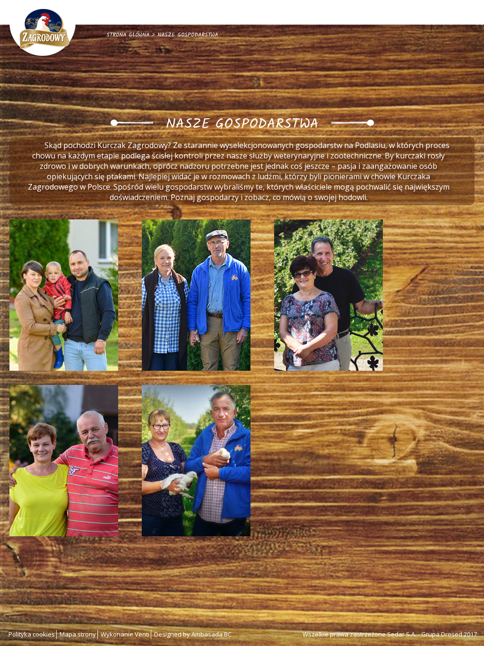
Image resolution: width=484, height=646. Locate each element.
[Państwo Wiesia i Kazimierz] (63, 460)
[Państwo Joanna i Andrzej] (328, 295)
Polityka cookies (32, 634)
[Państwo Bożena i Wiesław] (196, 460)
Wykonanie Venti (125, 634)
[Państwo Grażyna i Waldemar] (196, 295)
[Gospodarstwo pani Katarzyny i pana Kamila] (63, 295)
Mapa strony (78, 634)
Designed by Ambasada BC (193, 634)
